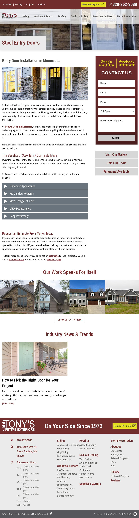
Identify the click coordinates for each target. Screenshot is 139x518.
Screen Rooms (86, 473)
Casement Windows (67, 473)
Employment (117, 454)
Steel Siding (63, 448)
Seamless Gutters (102, 16)
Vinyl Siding (62, 452)
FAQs (113, 461)
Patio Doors (63, 492)
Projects (30, 4)
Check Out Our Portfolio (69, 319)
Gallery (18, 4)
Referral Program (119, 458)
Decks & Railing (79, 16)
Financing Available (116, 171)
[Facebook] (51, 514)
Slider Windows (64, 484)
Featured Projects (119, 476)
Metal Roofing (86, 448)
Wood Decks (85, 477)
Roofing (62, 16)
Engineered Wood (66, 455)
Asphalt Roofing (87, 444)
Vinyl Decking (86, 459)
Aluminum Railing (88, 462)
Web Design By (125, 514)
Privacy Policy (110, 514)
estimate (54, 255)
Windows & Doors (43, 16)
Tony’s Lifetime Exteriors (18, 126)
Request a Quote (90, 4)
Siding (25, 16)
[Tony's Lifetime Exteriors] (9, 16)
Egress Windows (65, 495)
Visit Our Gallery (116, 154)
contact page (54, 259)
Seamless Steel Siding (68, 444)
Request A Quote (122, 426)
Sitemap (98, 514)
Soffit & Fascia (64, 459)
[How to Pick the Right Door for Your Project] (34, 373)
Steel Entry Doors (66, 488)
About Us (7, 4)
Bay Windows (64, 470)
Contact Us (116, 450)
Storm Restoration (127, 16)
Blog (112, 465)
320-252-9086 (125, 4)
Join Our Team (116, 163)
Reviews (41, 4)
